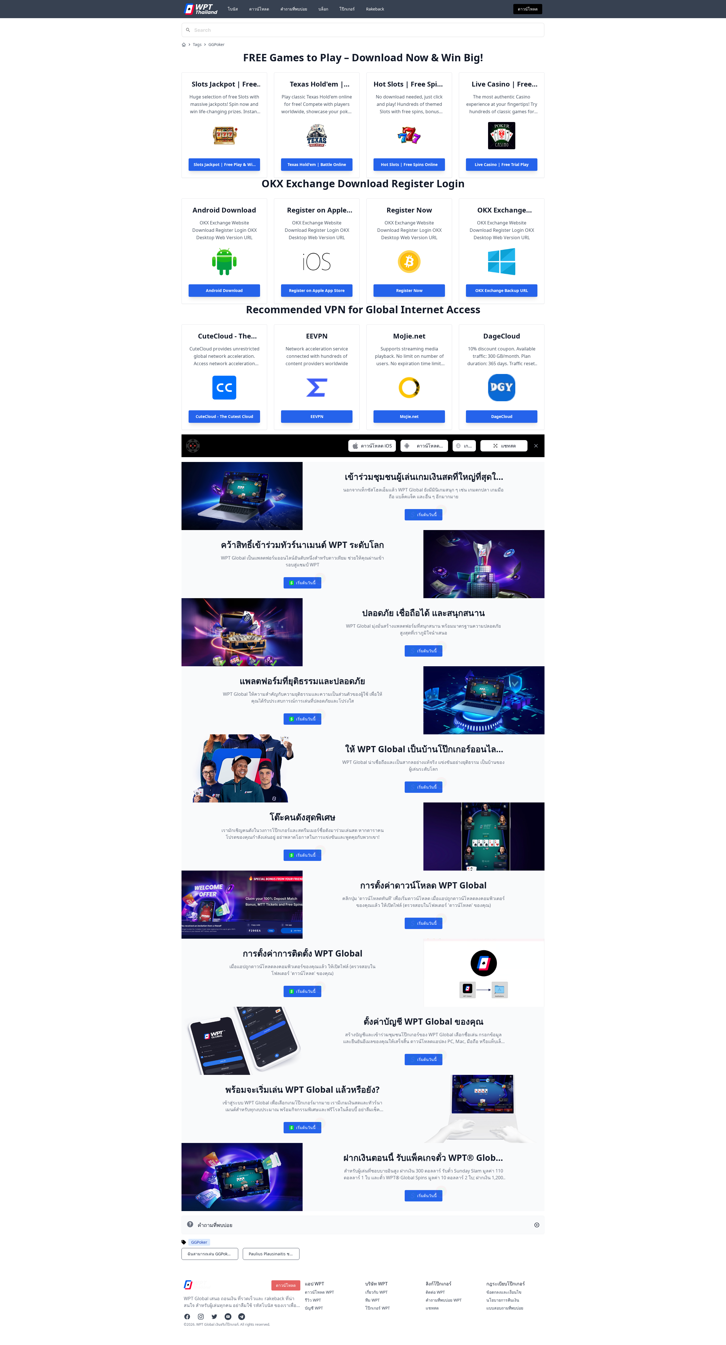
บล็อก (323, 9)
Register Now (409, 210)
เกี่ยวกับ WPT (376, 1292)
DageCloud (501, 336)
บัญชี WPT (314, 1308)
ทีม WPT (372, 1300)
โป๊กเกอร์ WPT (377, 1308)
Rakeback (375, 9)
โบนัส (233, 9)
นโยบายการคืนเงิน (502, 1300)
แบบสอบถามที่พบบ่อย (504, 1308)
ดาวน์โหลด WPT (319, 1292)
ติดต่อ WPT (435, 1292)
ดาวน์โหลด (259, 9)
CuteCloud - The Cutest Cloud (224, 336)
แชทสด (432, 1308)
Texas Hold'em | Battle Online (317, 84)
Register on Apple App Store (317, 210)
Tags (197, 44)
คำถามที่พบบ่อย (293, 9)
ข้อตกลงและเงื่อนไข (504, 1292)
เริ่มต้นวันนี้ (423, 516)
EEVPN (317, 336)
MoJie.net (409, 336)
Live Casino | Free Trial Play (502, 84)
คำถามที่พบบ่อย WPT (444, 1300)
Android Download (224, 210)
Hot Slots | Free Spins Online (409, 84)
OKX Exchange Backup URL (501, 210)
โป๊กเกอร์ (347, 9)
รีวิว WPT (313, 1300)
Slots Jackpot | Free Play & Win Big (224, 84)
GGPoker (216, 44)
